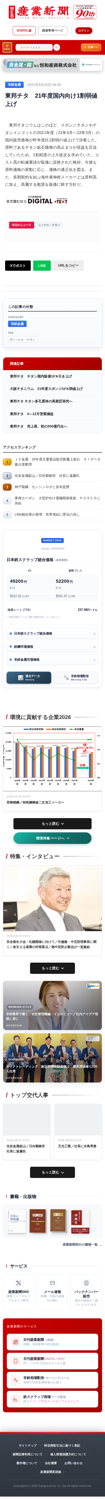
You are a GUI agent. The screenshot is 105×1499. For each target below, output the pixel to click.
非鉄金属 (17, 323)
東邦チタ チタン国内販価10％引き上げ (41, 376)
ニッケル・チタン (49, 224)
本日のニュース (21, 224)
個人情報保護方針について (68, 1454)
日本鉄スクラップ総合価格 (33, 633)
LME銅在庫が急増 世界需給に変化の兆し (47, 514)
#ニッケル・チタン (22, 339)
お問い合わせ (73, 1463)
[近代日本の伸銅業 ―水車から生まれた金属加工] (80, 1221)
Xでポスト (18, 266)
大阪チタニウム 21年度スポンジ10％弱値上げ (46, 389)
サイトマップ (28, 1445)
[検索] (56, 47)
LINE (42, 266)
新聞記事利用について (27, 1454)
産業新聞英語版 (50, 1472)
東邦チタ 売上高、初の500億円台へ (38, 426)
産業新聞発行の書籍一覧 (80, 1244)
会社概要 (51, 1463)
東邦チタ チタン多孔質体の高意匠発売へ (41, 401)
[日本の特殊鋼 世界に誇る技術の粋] (16, 1221)
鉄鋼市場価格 (23, 646)
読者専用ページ (52, 30)
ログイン (83, 30)
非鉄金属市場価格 (27, 659)
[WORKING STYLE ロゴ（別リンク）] (93, 986)
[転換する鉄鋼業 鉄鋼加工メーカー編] (59, 1221)
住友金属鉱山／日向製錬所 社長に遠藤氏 (47, 476)
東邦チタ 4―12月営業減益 (31, 414)
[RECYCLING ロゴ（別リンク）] (93, 1038)
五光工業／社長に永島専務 (77, 1146)
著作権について (26, 1463)
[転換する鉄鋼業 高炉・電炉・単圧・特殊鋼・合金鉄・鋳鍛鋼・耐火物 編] (38, 1221)
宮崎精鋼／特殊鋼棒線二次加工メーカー (35, 802)
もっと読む (51, 823)
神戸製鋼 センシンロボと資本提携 (42, 487)
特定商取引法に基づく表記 (62, 1445)
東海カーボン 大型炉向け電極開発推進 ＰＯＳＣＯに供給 (57, 500)
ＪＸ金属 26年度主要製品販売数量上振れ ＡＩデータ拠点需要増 (58, 461)
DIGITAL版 (24, 30)
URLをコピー (68, 265)
